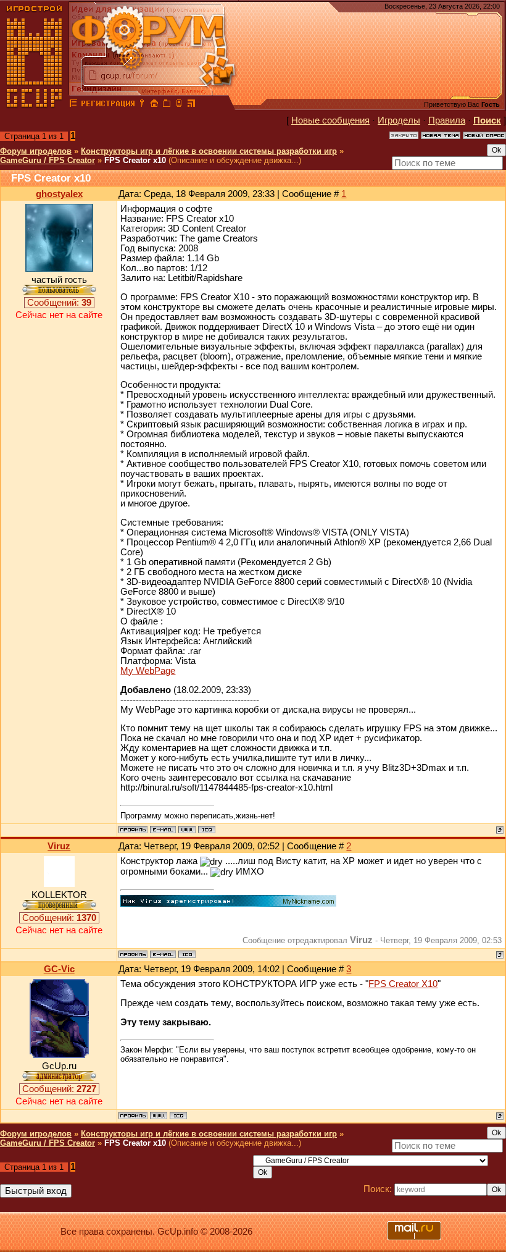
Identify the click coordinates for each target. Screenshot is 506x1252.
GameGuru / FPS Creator (47, 160)
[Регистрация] (108, 105)
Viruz (59, 846)
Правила (446, 120)
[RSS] (191, 105)
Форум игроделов (36, 151)
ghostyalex (59, 194)
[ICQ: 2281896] (178, 1115)
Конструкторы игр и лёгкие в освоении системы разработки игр (209, 151)
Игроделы (399, 120)
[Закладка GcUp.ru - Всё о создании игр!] (166, 105)
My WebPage (147, 671)
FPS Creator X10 (403, 984)
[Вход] (142, 105)
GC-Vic (59, 969)
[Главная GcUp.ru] (34, 105)
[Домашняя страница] (187, 829)
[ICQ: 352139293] (206, 829)
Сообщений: (59, 303)
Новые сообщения (330, 120)
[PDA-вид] (179, 105)
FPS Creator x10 (135, 160)
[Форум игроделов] (73, 105)
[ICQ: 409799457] (187, 954)
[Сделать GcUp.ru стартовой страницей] (154, 105)
